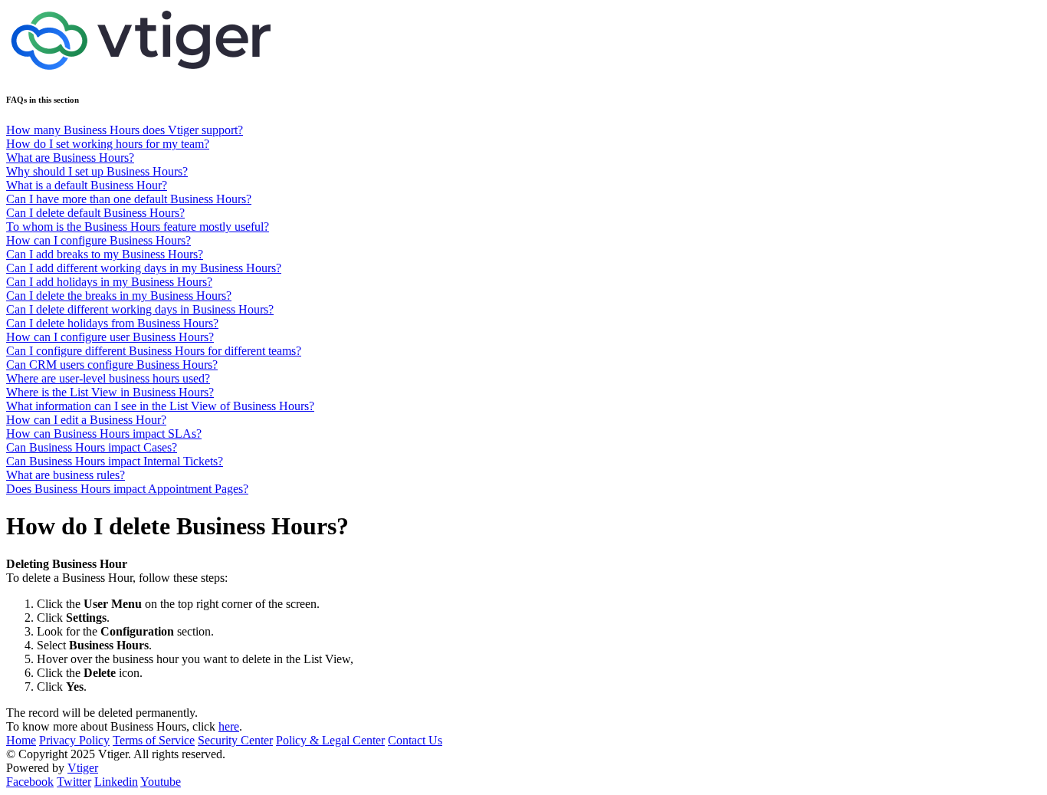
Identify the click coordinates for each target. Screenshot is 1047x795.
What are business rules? (65, 474)
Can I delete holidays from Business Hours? (112, 323)
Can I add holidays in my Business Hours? (109, 281)
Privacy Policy (74, 740)
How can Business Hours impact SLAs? (104, 433)
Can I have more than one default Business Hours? (128, 198)
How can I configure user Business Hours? (110, 336)
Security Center (235, 740)
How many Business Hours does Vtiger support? (124, 129)
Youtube (160, 781)
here (228, 726)
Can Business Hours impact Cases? (91, 447)
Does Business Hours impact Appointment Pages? (127, 488)
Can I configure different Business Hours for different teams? (153, 350)
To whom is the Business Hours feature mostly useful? (137, 226)
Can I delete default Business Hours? (95, 212)
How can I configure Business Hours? (98, 240)
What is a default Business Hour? (86, 185)
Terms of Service (154, 740)
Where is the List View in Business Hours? (110, 392)
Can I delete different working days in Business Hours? (140, 309)
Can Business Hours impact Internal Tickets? (114, 461)
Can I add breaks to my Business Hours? (104, 254)
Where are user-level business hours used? (108, 378)
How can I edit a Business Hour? (86, 419)
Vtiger (82, 767)
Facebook (30, 781)
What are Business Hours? (70, 157)
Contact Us (415, 740)
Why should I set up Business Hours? (97, 171)
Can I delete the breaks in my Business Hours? (118, 295)
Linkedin (116, 781)
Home (21, 740)
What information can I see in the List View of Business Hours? (160, 405)
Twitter (74, 781)
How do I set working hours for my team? (107, 143)
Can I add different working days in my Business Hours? (143, 267)
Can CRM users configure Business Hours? (112, 364)
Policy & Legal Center (330, 740)
